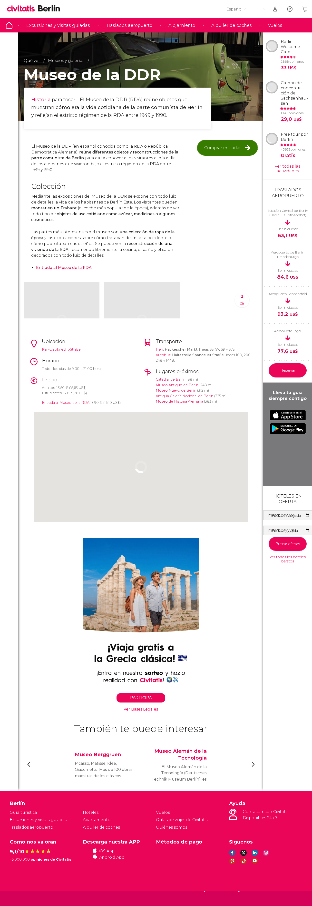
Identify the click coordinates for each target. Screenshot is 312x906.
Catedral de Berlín (170, 379)
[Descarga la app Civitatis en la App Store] (288, 415)
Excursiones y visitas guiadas (58, 25)
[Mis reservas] (275, 9)
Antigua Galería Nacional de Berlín (184, 396)
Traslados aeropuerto (129, 25)
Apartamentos (97, 819)
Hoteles (90, 812)
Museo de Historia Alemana (179, 401)
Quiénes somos (171, 827)
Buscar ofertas (287, 544)
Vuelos (275, 25)
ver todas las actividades (287, 168)
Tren (159, 349)
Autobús (163, 355)
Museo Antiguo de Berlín (177, 385)
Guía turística (9, 25)
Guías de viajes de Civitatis (181, 819)
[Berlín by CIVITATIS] (22, 9)
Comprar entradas (222, 147)
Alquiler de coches (231, 25)
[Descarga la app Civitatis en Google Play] (288, 428)
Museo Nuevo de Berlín (176, 390)
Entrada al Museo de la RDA (65, 402)
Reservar (287, 370)
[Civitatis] (22, 898)
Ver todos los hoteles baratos (288, 559)
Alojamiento (181, 25)
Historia (41, 99)
